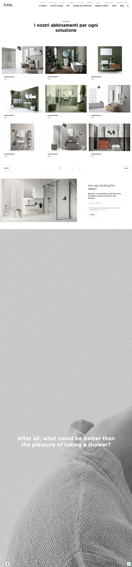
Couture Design (56, 6)
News (114, 6)
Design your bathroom (82, 6)
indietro (6, 168)
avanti (126, 168)
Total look (80, 2)
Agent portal (120, 2)
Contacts (98, 2)
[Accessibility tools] (7, 564)
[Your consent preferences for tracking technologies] (129, 564)
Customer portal (108, 2)
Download (89, 2)
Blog (122, 6)
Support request (101, 6)
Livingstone (71, 2)
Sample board (52, 2)
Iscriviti (92, 214)
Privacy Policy (101, 209)
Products (43, 6)
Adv (68, 6)
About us (42, 2)
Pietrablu (62, 2)
